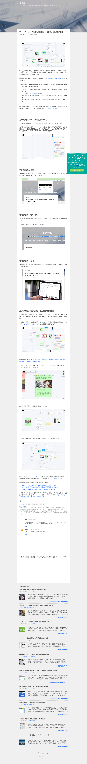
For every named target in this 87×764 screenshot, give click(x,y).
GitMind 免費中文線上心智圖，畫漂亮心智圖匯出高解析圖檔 (38, 489)
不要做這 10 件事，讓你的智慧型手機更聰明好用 (32, 719)
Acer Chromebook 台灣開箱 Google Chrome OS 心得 (34, 735)
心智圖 (28, 504)
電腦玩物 (23, 3)
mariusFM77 (46, 756)
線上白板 (42, 504)
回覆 (26, 526)
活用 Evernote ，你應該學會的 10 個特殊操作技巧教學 (34, 622)
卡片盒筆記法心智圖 (51, 108)
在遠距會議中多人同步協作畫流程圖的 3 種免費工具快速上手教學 (40, 488)
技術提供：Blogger (44, 753)
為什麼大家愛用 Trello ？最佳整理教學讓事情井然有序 (34, 654)
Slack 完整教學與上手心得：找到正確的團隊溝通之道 (34, 589)
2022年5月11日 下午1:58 (32, 519)
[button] (67, 32)
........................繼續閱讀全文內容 (59, 601)
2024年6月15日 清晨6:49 (34, 529)
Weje (20, 71)
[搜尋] (69, 4)
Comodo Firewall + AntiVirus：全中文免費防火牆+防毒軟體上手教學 (38, 670)
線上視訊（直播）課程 (54, 78)
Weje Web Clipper (54, 123)
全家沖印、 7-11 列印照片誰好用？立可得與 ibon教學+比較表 (36, 605)
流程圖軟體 (35, 504)
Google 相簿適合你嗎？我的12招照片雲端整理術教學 (33, 686)
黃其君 (27, 529)
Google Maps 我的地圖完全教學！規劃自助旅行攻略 (33, 638)
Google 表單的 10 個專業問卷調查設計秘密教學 (32, 702)
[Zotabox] (0, 763)
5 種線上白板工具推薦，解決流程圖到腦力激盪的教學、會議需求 (39, 486)
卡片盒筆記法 (33, 93)
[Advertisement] (43, 18)
